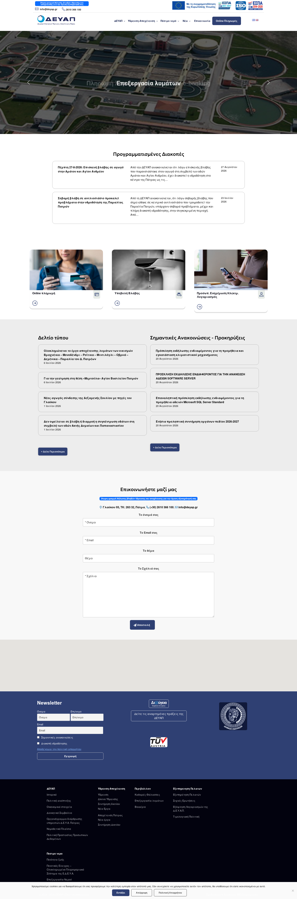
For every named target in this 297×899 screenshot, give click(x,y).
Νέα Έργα (104, 808)
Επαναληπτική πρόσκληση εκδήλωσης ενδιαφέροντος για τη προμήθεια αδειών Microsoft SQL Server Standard (200, 400)
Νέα (185, 21)
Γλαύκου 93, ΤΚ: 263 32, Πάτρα (124, 507)
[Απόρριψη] (292, 890)
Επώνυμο (76, 711)
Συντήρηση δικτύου (109, 804)
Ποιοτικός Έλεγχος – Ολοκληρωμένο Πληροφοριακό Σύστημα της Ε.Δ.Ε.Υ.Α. (65, 869)
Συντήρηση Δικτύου (109, 824)
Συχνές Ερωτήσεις (184, 800)
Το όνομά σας (148, 515)
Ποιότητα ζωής (55, 859)
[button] (28, 82)
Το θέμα (148, 551)
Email (40, 724)
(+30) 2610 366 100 (162, 507)
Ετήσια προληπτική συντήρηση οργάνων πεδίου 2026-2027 (197, 421)
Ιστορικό (52, 794)
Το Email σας (148, 533)
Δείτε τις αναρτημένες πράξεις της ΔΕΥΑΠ (158, 716)
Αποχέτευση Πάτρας (110, 815)
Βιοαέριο (140, 806)
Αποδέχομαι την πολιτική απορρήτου (59, 749)
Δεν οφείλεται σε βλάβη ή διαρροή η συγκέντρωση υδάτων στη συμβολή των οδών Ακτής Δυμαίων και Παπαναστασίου (89, 423)
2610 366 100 (73, 9)
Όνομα (41, 711)
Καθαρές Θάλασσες (147, 794)
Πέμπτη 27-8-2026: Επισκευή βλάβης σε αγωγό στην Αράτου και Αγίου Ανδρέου (91, 169)
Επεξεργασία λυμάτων (149, 800)
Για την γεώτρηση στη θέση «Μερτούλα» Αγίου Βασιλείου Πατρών (91, 378)
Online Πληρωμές (226, 21)
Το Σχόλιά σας (148, 568)
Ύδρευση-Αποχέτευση (141, 21)
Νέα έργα (104, 819)
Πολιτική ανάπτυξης (59, 800)
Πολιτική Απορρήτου (170, 892)
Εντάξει (121, 892)
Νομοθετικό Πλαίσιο (59, 828)
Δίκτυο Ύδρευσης (108, 799)
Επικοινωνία (202, 21)
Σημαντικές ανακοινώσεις (57, 737)
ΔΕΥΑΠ (118, 21)
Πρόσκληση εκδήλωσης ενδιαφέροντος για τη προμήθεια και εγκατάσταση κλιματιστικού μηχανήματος (200, 353)
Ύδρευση (103, 794)
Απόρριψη (141, 892)
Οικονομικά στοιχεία (59, 806)
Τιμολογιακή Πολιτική (186, 816)
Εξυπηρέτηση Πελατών (187, 794)
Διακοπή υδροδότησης (54, 743)
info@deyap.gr (48, 9)
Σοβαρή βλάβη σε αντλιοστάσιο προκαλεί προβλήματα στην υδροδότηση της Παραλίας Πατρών (90, 202)
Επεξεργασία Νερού (59, 879)
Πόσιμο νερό (168, 21)
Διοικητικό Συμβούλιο (59, 812)
